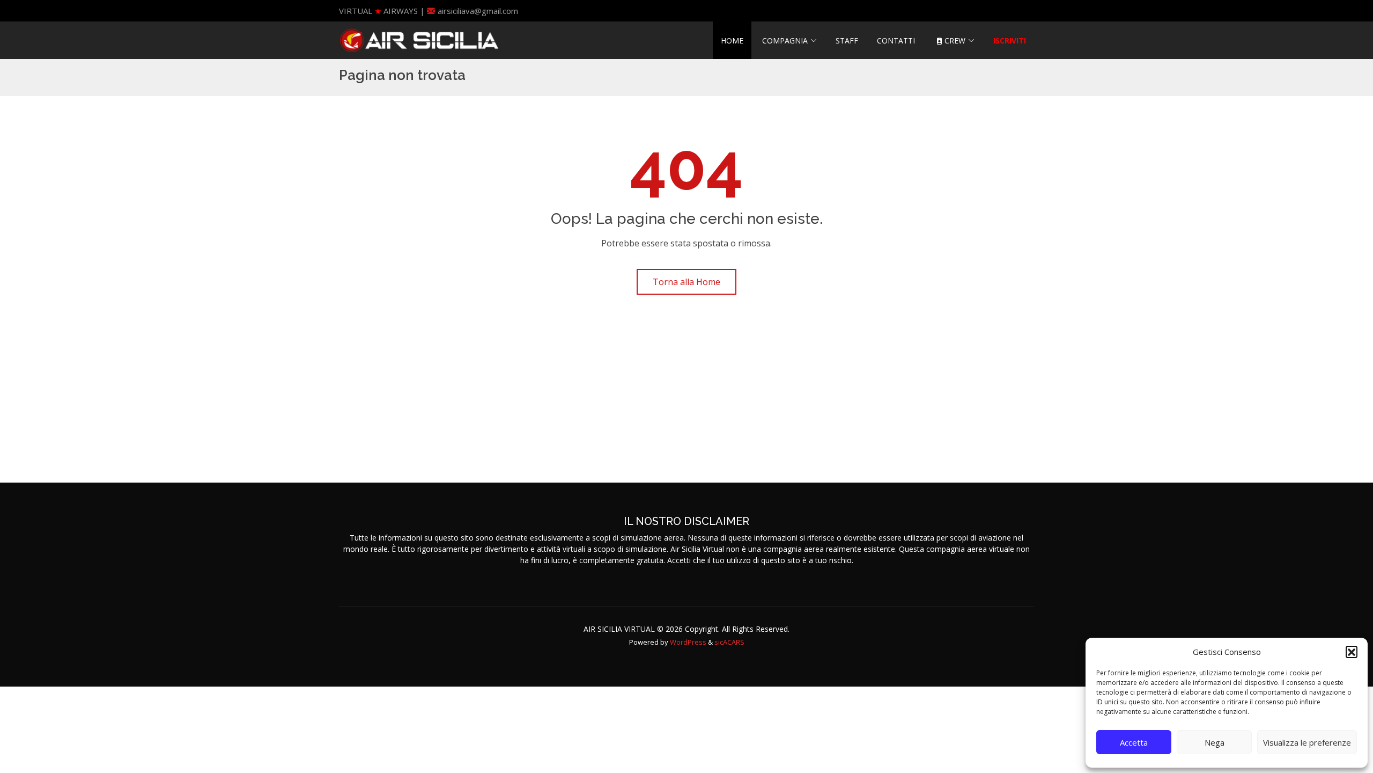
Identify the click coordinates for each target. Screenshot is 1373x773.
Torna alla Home (686, 282)
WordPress (688, 642)
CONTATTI (896, 40)
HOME (732, 40)
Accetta (1134, 742)
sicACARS (729, 642)
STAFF (847, 40)
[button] (1351, 651)
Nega (1214, 742)
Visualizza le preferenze (1307, 742)
